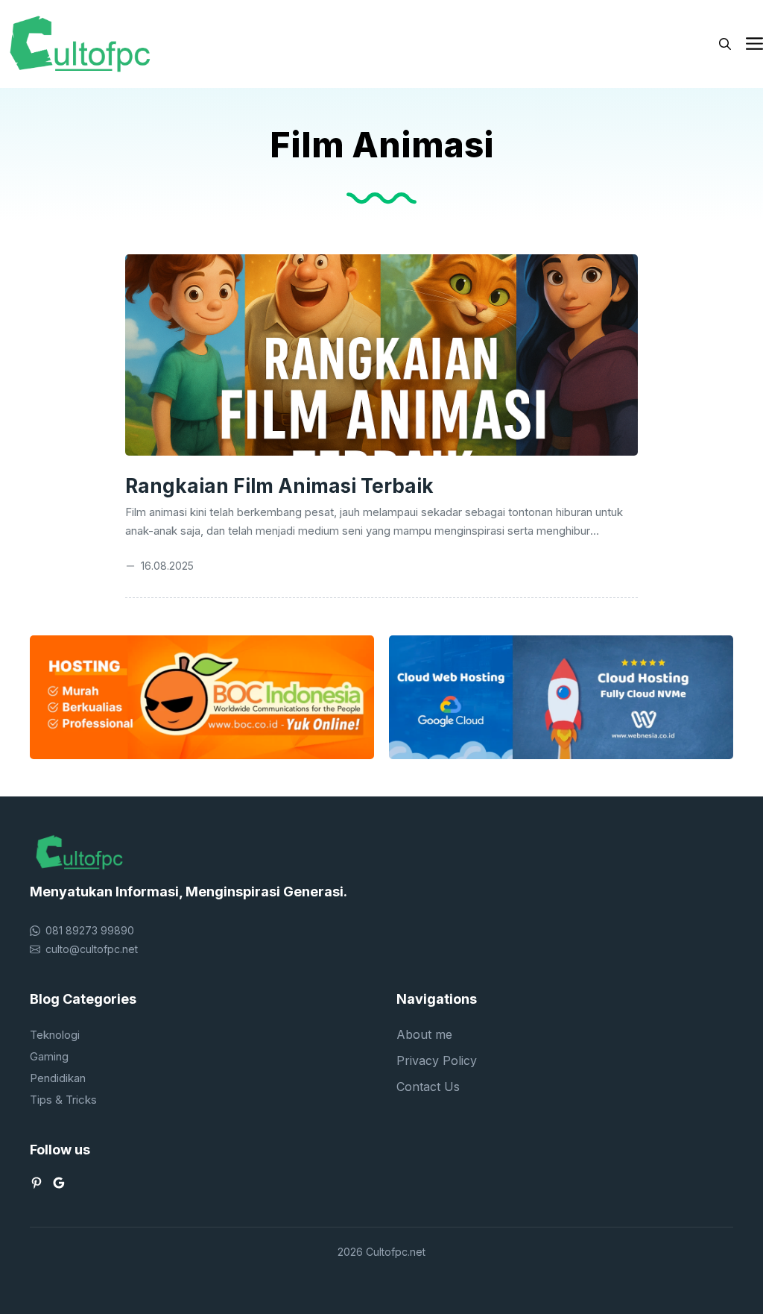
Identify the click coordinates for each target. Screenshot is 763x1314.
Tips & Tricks (63, 1100)
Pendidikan (58, 1078)
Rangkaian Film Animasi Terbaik (279, 485)
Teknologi (55, 1035)
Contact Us (428, 1086)
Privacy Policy (436, 1060)
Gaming (49, 1056)
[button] (725, 44)
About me (424, 1034)
